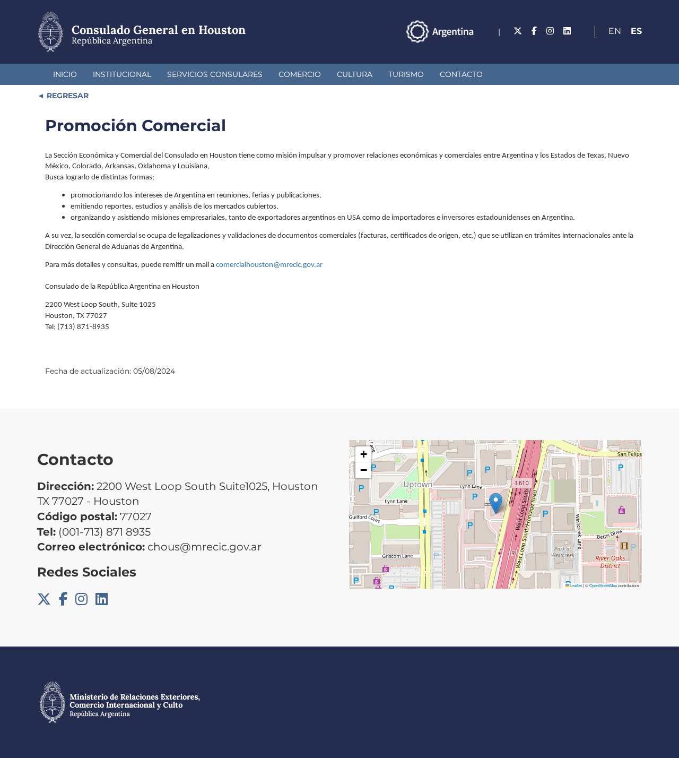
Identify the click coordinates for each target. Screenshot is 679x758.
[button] (495, 503)
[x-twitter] (517, 31)
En (614, 31)
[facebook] (534, 31)
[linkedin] (567, 31)
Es (636, 31)
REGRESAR (67, 95)
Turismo (406, 74)
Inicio (65, 74)
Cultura (354, 74)
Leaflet (575, 585)
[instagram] (550, 31)
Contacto (461, 74)
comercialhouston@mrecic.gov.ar (269, 265)
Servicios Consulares (215, 74)
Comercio (299, 74)
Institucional (122, 74)
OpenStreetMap (603, 585)
